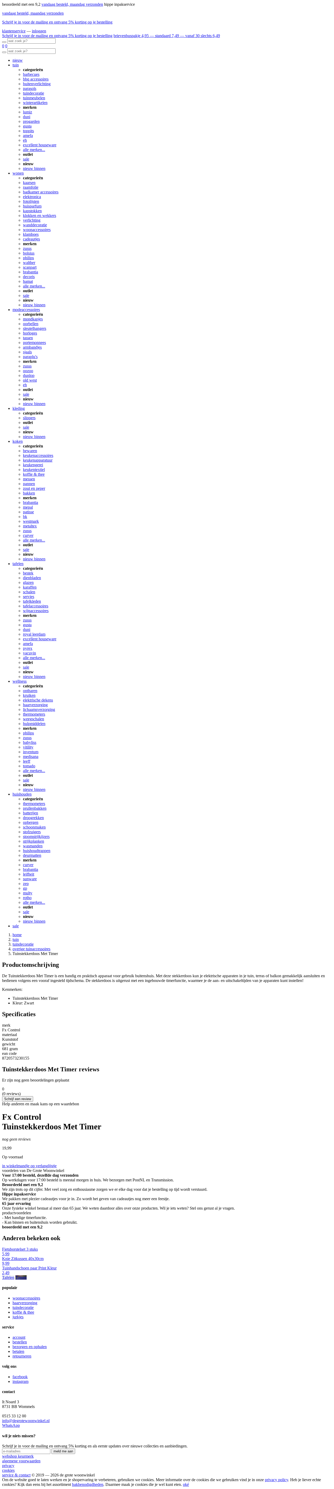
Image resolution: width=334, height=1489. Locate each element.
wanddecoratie (35, 225)
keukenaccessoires (38, 455)
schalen (29, 592)
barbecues (31, 74)
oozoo (28, 371)
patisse (28, 512)
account (19, 1337)
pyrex (27, 648)
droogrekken (33, 817)
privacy (8, 1465)
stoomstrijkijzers (36, 836)
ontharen (30, 690)
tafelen (18, 563)
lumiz (27, 112)
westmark (31, 521)
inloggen (39, 31)
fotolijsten (31, 201)
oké (186, 1484)
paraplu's (30, 356)
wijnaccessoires (36, 610)
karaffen (30, 587)
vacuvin (29, 653)
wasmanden (33, 846)
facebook (20, 1377)
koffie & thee (34, 474)
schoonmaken (34, 827)
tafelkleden (32, 601)
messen (29, 479)
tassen (28, 338)
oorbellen (30, 323)
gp (25, 888)
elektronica (32, 196)
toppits (28, 131)
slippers (29, 418)
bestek (28, 573)
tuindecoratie (33, 93)
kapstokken (32, 211)
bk (25, 516)
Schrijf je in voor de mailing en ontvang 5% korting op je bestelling (57, 22)
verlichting (31, 220)
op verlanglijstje (44, 1166)
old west (30, 380)
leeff (26, 761)
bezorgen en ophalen (30, 1346)
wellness (20, 681)
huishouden (22, 794)
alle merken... (34, 149)
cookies (8, 1470)
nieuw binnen (34, 168)
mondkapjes (33, 319)
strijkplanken (33, 841)
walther (29, 262)
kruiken (29, 695)
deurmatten (32, 855)
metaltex (30, 526)
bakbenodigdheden (87, 1484)
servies (28, 596)
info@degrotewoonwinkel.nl (26, 1420)
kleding (19, 408)
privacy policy (276, 1479)
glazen (28, 582)
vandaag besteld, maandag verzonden (72, 4)
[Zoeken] (4, 42)
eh (25, 140)
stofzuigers (32, 832)
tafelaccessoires (35, 606)
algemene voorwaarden (21, 1461)
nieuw (18, 60)
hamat (28, 281)
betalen (18, 1351)
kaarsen (29, 182)
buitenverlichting (37, 84)
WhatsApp (11, 1425)
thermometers (34, 714)
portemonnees (34, 342)
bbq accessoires (36, 79)
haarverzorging (35, 705)
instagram (20, 1381)
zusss (27, 248)
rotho (27, 897)
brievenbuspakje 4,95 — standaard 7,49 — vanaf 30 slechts (167, 35)
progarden (31, 121)
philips (28, 258)
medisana (30, 756)
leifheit (28, 874)
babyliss (29, 742)
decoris (29, 276)
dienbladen (32, 578)
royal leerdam (34, 634)
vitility (28, 747)
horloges (30, 333)
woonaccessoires (37, 229)
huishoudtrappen (36, 850)
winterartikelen (35, 102)
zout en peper (34, 488)
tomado (29, 766)
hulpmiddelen (34, 723)
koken (18, 441)
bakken (29, 493)
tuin (16, 65)
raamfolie (30, 187)
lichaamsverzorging (39, 709)
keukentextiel (34, 469)
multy (27, 893)
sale (26, 159)
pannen (29, 483)
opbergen (30, 822)
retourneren (22, 1356)
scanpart (30, 267)
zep (26, 883)
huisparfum (32, 206)
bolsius (28, 253)
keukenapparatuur (37, 460)
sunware (30, 879)
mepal (28, 507)
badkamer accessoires (40, 192)
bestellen (20, 1342)
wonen (18, 173)
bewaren (30, 451)
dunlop (28, 375)
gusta (27, 126)
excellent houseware (39, 145)
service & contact (16, 1475)
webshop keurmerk (18, 1456)
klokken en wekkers (39, 215)
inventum (30, 752)
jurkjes (18, 1317)
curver (28, 535)
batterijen (30, 813)
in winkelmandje (16, 1166)
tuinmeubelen (34, 98)
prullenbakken (34, 808)
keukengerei (33, 465)
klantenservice (14, 31)
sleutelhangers (34, 328)
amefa (28, 135)
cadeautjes (31, 239)
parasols (29, 88)
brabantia (30, 272)
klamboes (31, 234)
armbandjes (32, 347)
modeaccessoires (26, 309)
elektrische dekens (38, 700)
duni (26, 116)
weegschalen (33, 719)
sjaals (27, 352)
